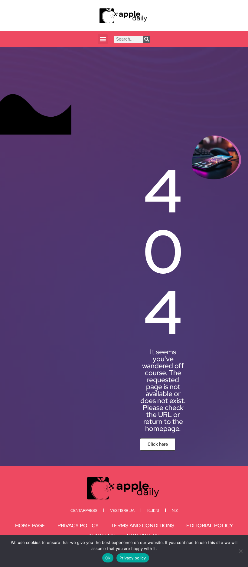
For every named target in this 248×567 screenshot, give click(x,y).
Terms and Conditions (142, 525)
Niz (175, 510)
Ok (108, 557)
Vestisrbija (122, 510)
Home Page (30, 525)
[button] (103, 39)
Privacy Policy (78, 525)
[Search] (146, 39)
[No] (240, 551)
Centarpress (83, 510)
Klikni (153, 510)
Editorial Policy (209, 525)
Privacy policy (132, 557)
